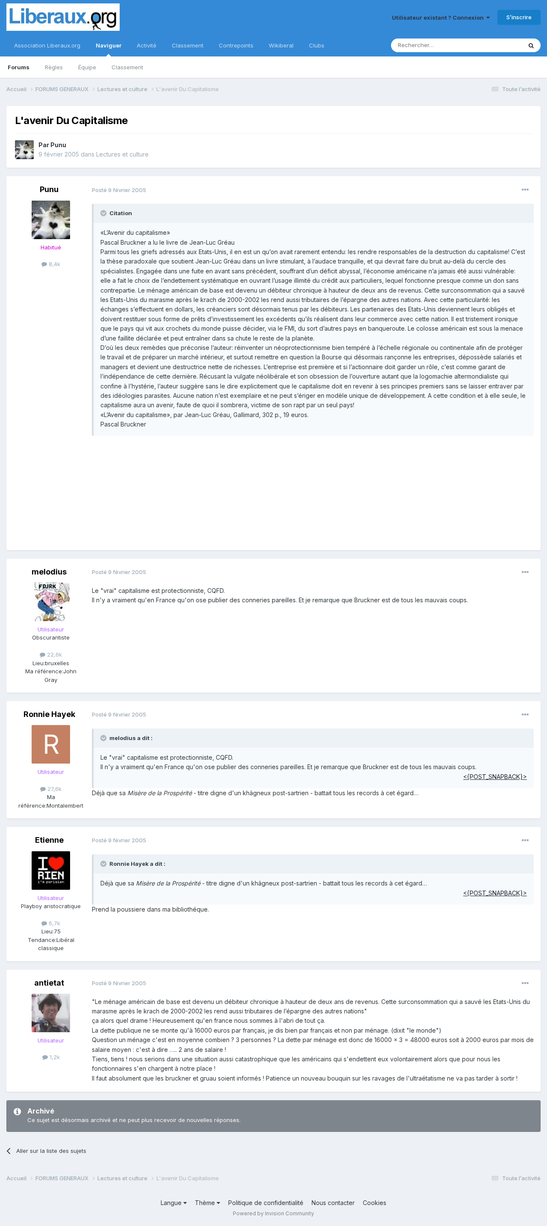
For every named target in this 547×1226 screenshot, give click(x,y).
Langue (172, 1202)
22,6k (53, 654)
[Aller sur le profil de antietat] (51, 1013)
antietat (49, 982)
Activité (146, 45)
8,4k (53, 264)
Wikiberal (281, 45)
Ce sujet (499, 45)
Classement (127, 67)
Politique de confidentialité (265, 1202)
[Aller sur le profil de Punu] (24, 149)
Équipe (87, 67)
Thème (206, 1202)
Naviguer (108, 45)
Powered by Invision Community (273, 1213)
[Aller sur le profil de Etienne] (51, 870)
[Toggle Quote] (104, 213)
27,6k (54, 788)
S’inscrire (519, 17)
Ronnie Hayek (49, 714)
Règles (54, 67)
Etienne (49, 839)
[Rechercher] (531, 45)
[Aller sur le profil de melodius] (51, 602)
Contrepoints (236, 45)
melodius (49, 571)
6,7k (53, 923)
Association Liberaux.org (47, 45)
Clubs (316, 45)
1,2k (54, 1057)
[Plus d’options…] (525, 190)
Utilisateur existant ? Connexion (439, 17)
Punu (58, 144)
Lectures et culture (122, 154)
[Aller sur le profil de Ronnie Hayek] (51, 744)
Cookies (374, 1202)
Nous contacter (333, 1202)
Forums (18, 67)
